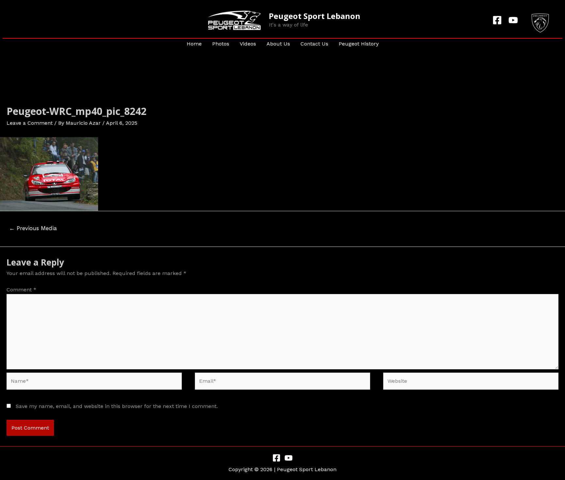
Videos (248, 44)
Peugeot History (359, 44)
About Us (278, 44)
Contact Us (314, 44)
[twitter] (514, 20)
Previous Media (33, 228)
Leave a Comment (30, 123)
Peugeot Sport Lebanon (314, 15)
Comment (21, 289)
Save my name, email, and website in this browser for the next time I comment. (117, 406)
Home (194, 44)
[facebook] (498, 20)
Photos (220, 44)
